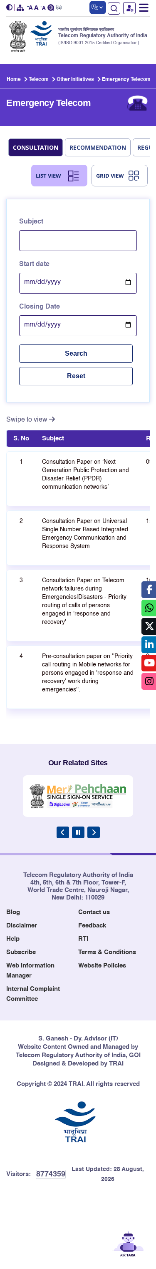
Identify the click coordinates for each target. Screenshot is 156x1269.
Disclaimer (21, 925)
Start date (34, 264)
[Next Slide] (93, 832)
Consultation (35, 147)
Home (14, 79)
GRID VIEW (110, 175)
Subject (31, 222)
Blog (13, 912)
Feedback (92, 925)
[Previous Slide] (63, 832)
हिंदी (59, 8)
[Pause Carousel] (78, 832)
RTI (83, 939)
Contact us (94, 912)
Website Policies (102, 965)
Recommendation (97, 147)
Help (13, 939)
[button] (10, 7)
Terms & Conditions (107, 952)
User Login (129, 8)
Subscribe (21, 952)
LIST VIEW (48, 175)
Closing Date (39, 307)
